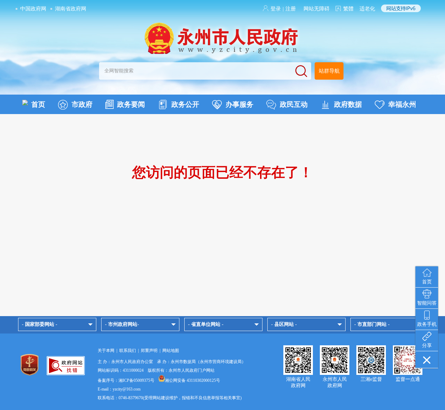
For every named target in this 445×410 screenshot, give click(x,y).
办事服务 (239, 104)
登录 (275, 8)
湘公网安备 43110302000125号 (192, 380)
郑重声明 (149, 350)
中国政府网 (33, 8)
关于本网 (106, 350)
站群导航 (329, 71)
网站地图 (170, 350)
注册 (290, 8)
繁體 (348, 8)
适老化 (367, 8)
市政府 (82, 104)
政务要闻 (131, 104)
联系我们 (127, 350)
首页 (38, 104)
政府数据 (348, 104)
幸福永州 (402, 104)
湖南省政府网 (70, 8)
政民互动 (294, 104)
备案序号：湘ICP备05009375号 (126, 380)
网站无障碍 (317, 8)
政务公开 (185, 104)
